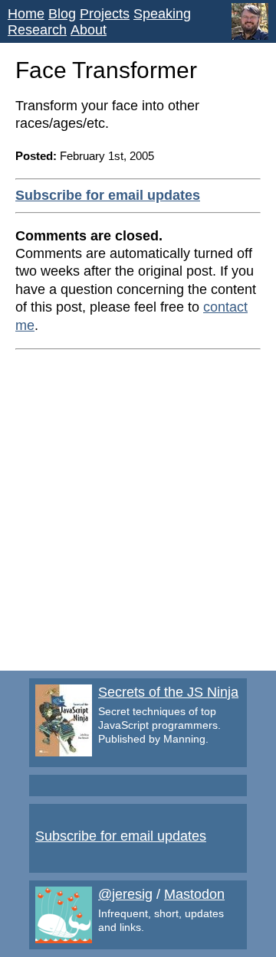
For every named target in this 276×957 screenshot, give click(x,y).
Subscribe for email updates (107, 195)
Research (37, 30)
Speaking (162, 13)
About (89, 30)
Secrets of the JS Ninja (168, 692)
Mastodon (194, 894)
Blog (62, 13)
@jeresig (125, 894)
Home (26, 13)
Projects (105, 13)
